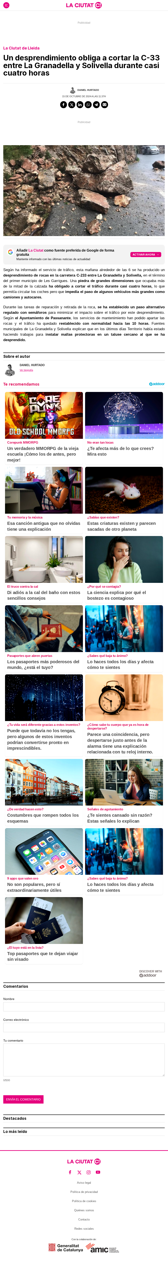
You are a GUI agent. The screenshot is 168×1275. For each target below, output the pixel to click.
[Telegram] (96, 104)
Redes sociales (84, 1228)
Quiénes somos (84, 1210)
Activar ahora (144, 254)
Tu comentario (13, 1040)
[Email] (104, 104)
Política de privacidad (84, 1192)
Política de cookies (84, 1201)
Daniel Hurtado (88, 90)
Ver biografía (26, 370)
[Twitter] (71, 104)
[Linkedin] (80, 104)
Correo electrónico (16, 1019)
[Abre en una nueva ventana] (66, 1247)
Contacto (84, 1219)
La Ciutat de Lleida (21, 48)
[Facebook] (63, 104)
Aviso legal (84, 1182)
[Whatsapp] (88, 104)
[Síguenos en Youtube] (98, 1172)
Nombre (8, 999)
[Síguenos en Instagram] (88, 1172)
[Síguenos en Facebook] (70, 1172)
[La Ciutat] (84, 5)
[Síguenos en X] (79, 1172)
